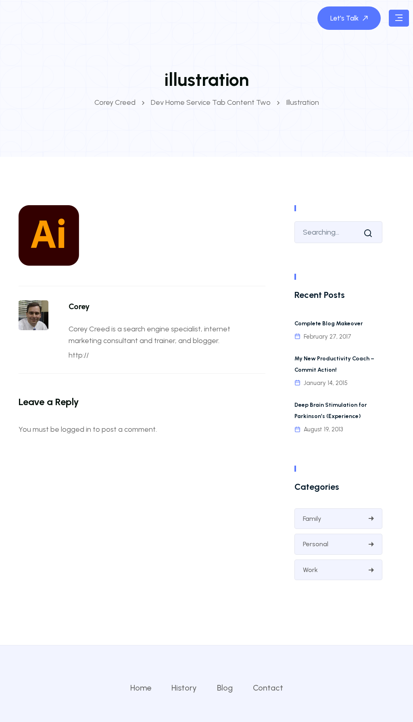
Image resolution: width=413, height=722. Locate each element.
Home (140, 688)
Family (312, 518)
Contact (268, 688)
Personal (315, 544)
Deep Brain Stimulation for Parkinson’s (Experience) (330, 411)
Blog (225, 688)
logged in (76, 429)
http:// (79, 355)
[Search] (370, 233)
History (184, 688)
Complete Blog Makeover (328, 323)
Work (310, 570)
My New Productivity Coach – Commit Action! (334, 364)
